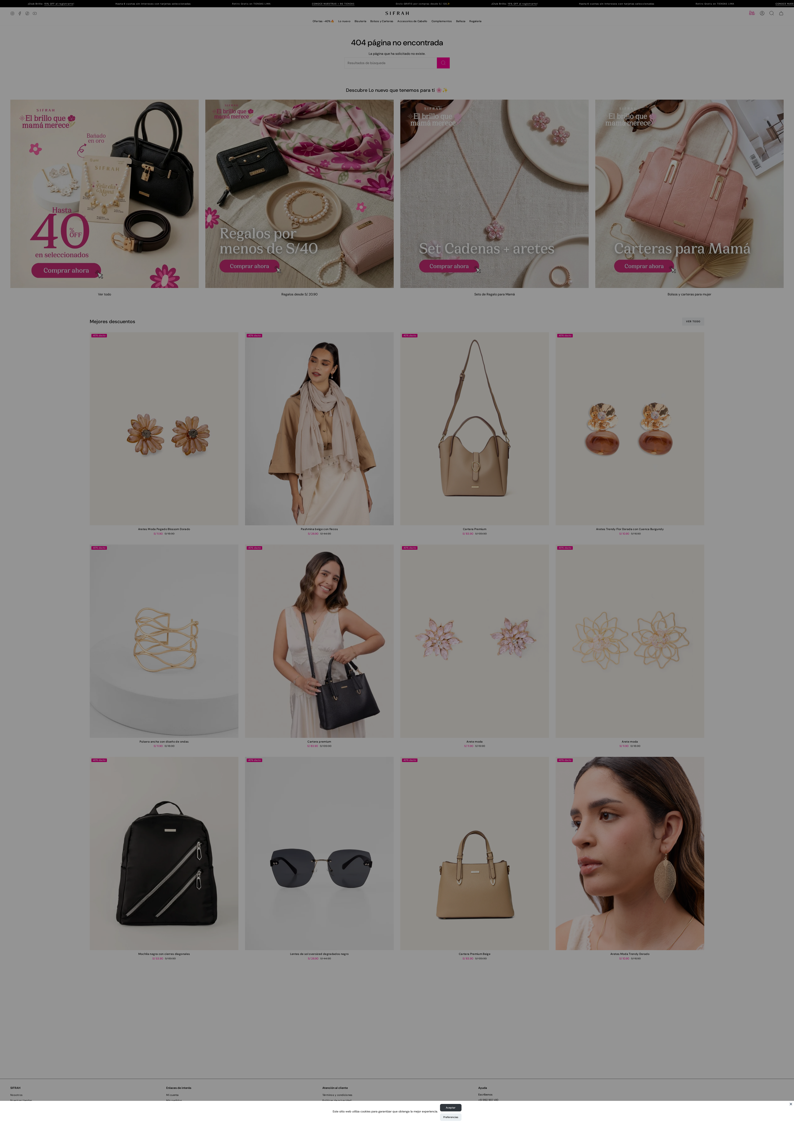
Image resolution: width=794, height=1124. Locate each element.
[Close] (791, 1104)
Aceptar (451, 1107)
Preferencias (450, 1117)
